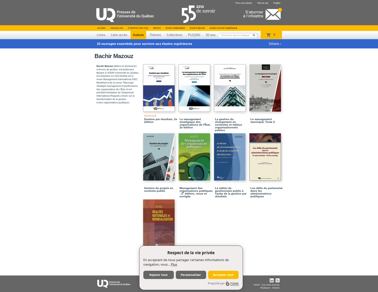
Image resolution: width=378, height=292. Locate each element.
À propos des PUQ (138, 28)
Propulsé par (216, 283)
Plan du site (262, 3)
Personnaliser (191, 275)
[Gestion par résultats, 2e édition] (159, 86)
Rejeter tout (158, 275)
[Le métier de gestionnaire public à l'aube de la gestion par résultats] (230, 155)
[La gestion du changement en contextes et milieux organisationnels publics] (230, 86)
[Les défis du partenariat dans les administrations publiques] (266, 155)
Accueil (101, 28)
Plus (174, 264)
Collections (174, 35)
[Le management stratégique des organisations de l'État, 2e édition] (195, 86)
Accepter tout (223, 275)
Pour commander (175, 28)
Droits (157, 28)
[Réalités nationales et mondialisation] (159, 221)
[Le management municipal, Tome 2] (266, 86)
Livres (101, 35)
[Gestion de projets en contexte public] (159, 155)
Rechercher (255, 35)
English (276, 3)
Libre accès (119, 35)
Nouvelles (117, 28)
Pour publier (197, 28)
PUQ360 (194, 35)
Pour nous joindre (243, 3)
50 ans (210, 35)
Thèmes (155, 35)
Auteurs (138, 35)
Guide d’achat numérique (223, 28)
